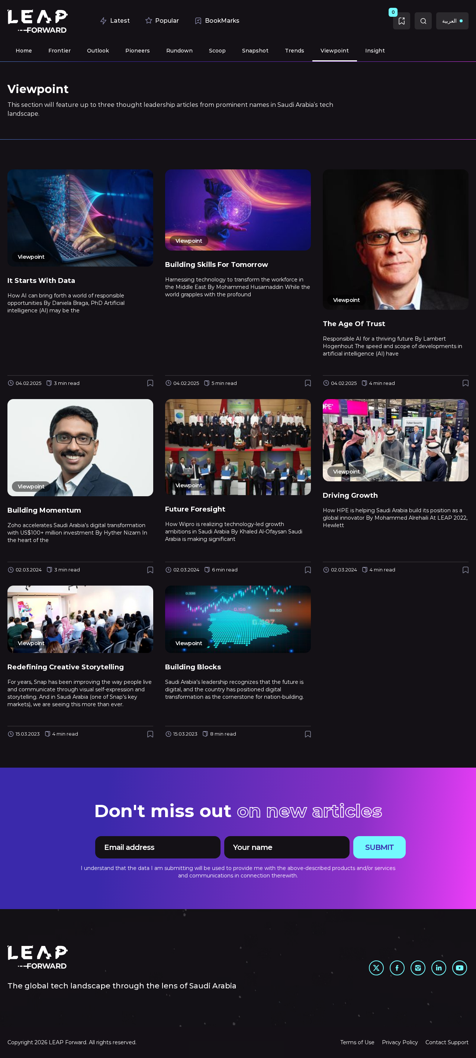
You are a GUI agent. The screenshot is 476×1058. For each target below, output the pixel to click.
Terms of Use (357, 1042)
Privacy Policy (400, 1042)
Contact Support (447, 1042)
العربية (449, 21)
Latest (120, 20)
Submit (379, 847)
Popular (167, 20)
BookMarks (222, 20)
